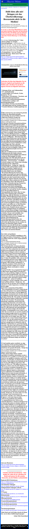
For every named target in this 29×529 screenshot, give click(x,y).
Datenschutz (10, 525)
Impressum (4, 525)
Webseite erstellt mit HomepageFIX (18, 526)
